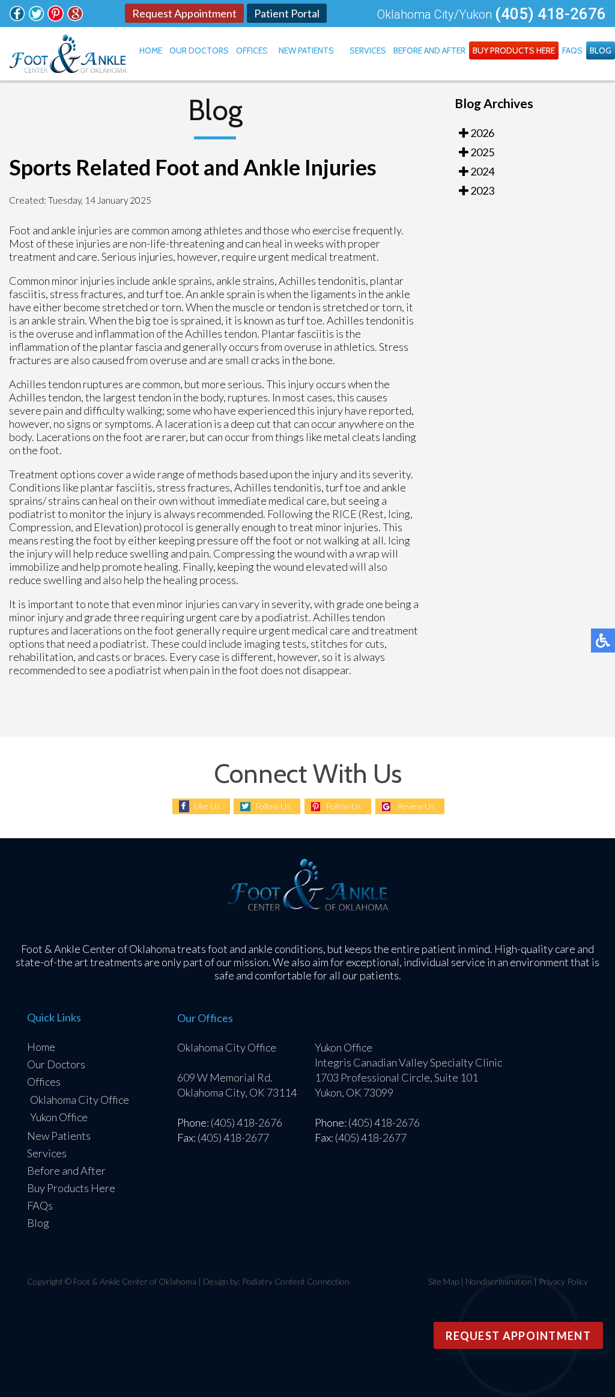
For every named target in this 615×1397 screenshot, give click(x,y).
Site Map (443, 1281)
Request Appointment (184, 13)
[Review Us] (75, 17)
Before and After (429, 50)
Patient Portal (287, 13)
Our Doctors (199, 50)
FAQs (572, 50)
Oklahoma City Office (79, 1099)
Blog (600, 50)
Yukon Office (59, 1117)
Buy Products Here (514, 50)
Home (150, 50)
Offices (252, 50)
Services (368, 50)
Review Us (416, 806)
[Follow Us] (17, 17)
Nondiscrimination (498, 1281)
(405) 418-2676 (550, 14)
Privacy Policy (563, 1281)
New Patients (306, 50)
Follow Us (273, 806)
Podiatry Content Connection (296, 1281)
